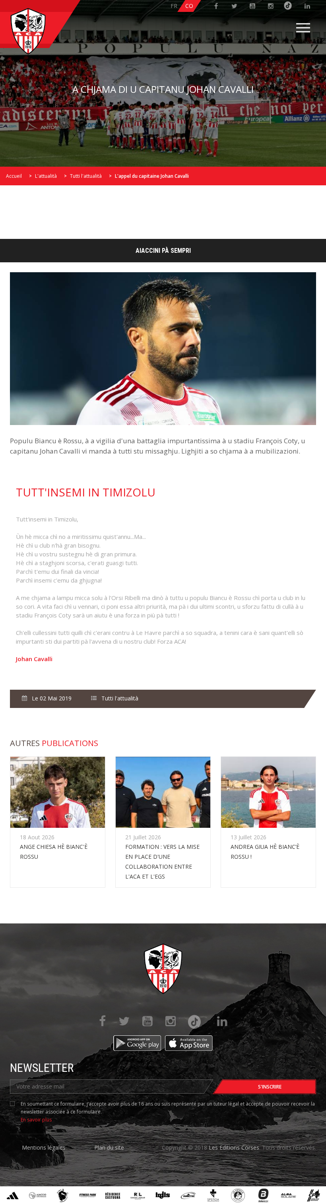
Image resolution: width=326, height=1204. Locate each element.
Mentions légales (44, 1147)
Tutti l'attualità (86, 176)
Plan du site (109, 1147)
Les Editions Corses (234, 1147)
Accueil (14, 176)
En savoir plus (36, 1119)
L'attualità (46, 176)
